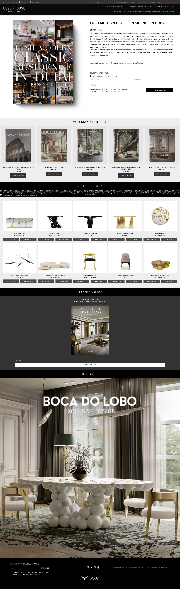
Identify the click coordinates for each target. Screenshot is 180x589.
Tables (146, 6)
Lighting (152, 6)
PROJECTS (146, 2)
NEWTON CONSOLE (54, 233)
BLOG (153, 2)
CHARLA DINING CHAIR (125, 275)
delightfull (19, 277)
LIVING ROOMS (126, 12)
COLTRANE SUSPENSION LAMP (19, 275)
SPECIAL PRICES (172, 2)
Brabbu (125, 235)
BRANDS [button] (96, 2)
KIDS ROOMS (147, 12)
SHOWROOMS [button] (106, 2)
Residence (123, 39)
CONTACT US (12, 2)
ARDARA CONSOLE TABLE (125, 233)
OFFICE (171, 12)
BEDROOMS (164, 12)
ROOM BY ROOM (136, 2)
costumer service (153, 567)
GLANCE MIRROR (160, 233)
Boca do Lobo (19, 235)
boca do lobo (90, 277)
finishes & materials (119, 567)
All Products (111, 6)
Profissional (97, 76)
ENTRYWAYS (117, 12)
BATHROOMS (156, 12)
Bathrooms (165, 6)
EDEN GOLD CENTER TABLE (160, 275)
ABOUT (4, 2)
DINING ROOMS (137, 12)
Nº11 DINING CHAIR (90, 275)
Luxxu (90, 235)
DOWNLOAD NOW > (18, 175)
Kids (158, 6)
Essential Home (55, 277)
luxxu (125, 277)
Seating (140, 6)
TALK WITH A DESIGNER (136, 567)
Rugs (172, 6)
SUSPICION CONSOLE (90, 233)
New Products (122, 6)
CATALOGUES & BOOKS (120, 2)
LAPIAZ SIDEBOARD (19, 233)
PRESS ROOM (161, 2)
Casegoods (132, 6)
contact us (165, 567)
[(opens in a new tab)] (54, 145)
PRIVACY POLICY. (115, 91)
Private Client (112, 76)
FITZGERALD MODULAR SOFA (55, 275)
